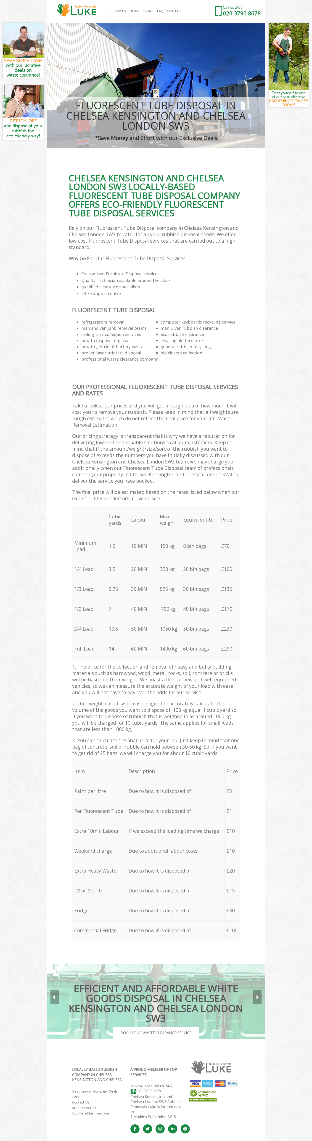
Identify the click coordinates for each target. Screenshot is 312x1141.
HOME (134, 11)
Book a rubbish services (91, 1113)
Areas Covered (84, 1107)
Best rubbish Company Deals (95, 1091)
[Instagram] (160, 1128)
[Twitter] (147, 1128)
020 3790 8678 (148, 1090)
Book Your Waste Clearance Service (156, 1032)
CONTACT (175, 11)
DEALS (148, 11)
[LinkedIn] (172, 1128)
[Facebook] (135, 1128)
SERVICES (118, 11)
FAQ (75, 1096)
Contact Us (81, 1102)
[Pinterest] (185, 1128)
